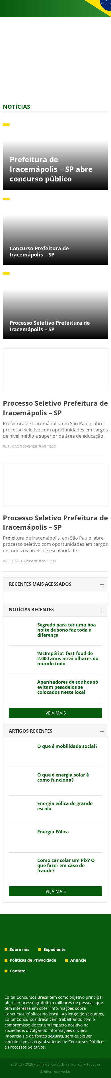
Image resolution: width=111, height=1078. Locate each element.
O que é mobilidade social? (67, 746)
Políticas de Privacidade (33, 960)
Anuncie (78, 960)
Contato (18, 971)
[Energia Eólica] (21, 838)
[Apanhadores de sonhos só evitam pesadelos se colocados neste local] (21, 688)
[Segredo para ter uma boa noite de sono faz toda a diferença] (21, 631)
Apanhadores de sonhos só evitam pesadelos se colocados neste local (67, 687)
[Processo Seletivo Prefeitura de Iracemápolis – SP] (55, 369)
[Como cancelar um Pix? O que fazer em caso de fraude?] (21, 867)
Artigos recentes (30, 731)
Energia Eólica (53, 832)
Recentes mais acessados (40, 584)
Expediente (54, 949)
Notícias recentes (31, 609)
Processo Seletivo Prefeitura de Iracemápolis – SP (55, 407)
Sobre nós (19, 949)
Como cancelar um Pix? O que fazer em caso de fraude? (66, 865)
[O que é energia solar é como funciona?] (21, 781)
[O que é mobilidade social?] (21, 753)
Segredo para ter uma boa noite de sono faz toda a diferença (66, 630)
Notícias (16, 106)
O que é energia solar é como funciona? (63, 777)
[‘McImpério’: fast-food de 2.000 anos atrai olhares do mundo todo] (21, 660)
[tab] (55, 584)
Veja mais (56, 713)
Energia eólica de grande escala (64, 806)
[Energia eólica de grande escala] (21, 810)
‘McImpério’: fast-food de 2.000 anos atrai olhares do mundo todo (67, 658)
